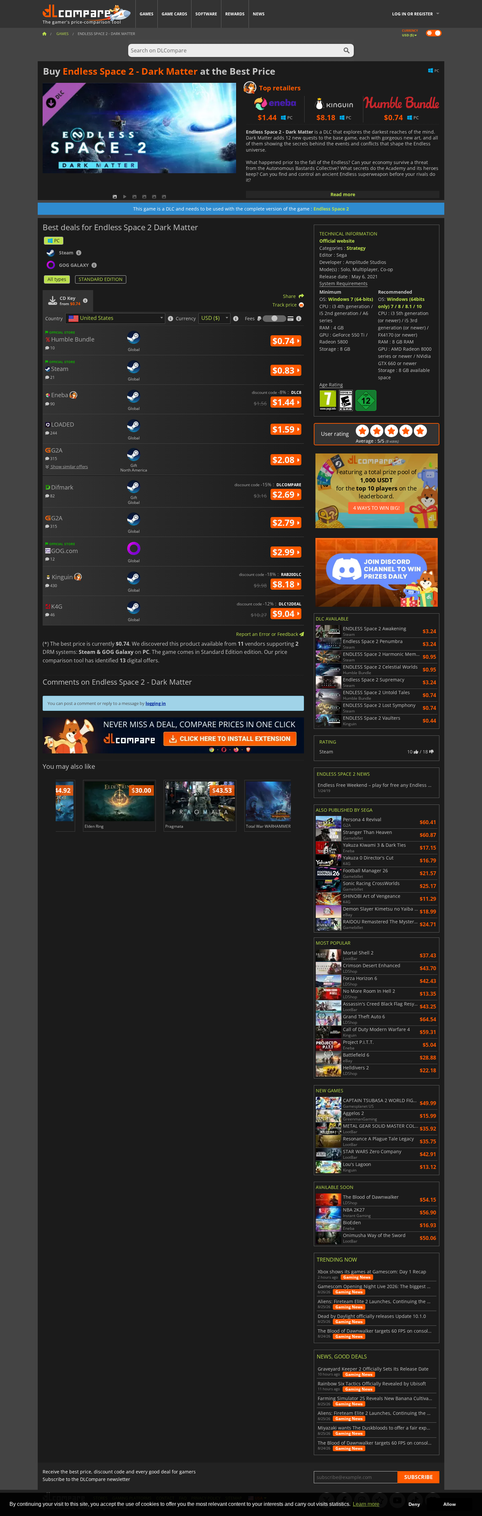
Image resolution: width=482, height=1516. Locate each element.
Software (206, 14)
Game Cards (174, 14)
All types (57, 279)
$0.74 (284, 340)
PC (57, 240)
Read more (343, 194)
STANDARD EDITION (101, 279)
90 (52, 403)
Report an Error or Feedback (267, 634)
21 (52, 377)
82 (52, 495)
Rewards (235, 14)
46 (52, 614)
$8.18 (284, 584)
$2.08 (284, 459)
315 (53, 458)
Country (54, 318)
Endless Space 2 (331, 209)
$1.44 (284, 402)
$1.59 (284, 429)
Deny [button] (414, 1504)
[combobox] (115, 318)
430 (53, 585)
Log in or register (412, 14)
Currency (186, 318)
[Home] (44, 33)
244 (53, 432)
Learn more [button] (366, 1504)
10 (52, 347)
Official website (336, 241)
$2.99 (284, 552)
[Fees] (274, 318)
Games (146, 14)
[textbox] (92, 318)
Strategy (356, 248)
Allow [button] (449, 1504)
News (259, 14)
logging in (156, 703)
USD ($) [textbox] (210, 318)
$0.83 (284, 370)
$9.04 (284, 613)
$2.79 (284, 522)
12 (52, 558)
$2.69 (284, 494)
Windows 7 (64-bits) (350, 299)
